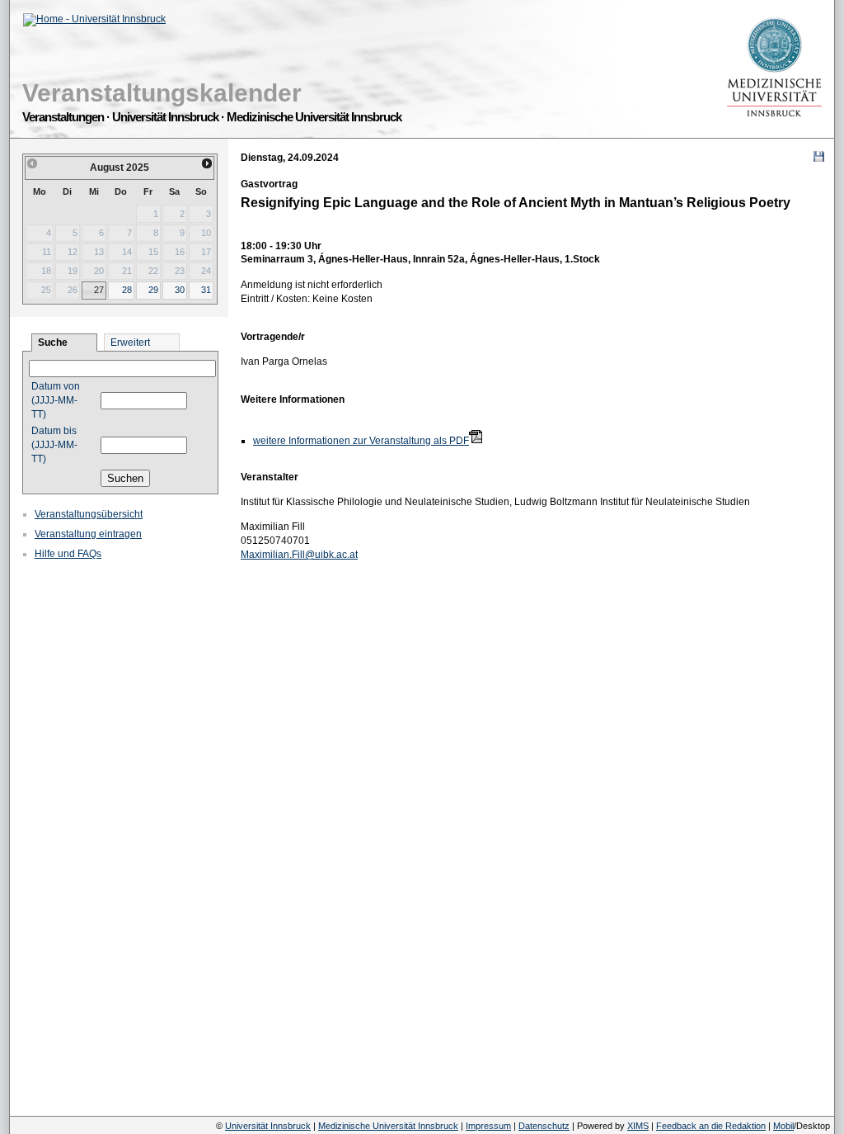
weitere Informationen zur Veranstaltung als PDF (361, 441)
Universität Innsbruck (268, 1126)
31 (206, 290)
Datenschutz (544, 1126)
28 (127, 290)
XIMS (638, 1126)
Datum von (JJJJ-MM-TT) (55, 400)
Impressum (488, 1126)
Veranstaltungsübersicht (89, 514)
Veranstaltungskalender (162, 92)
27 (99, 290)
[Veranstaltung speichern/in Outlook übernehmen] (819, 156)
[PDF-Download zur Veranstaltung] (475, 437)
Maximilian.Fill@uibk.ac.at (299, 554)
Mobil (783, 1126)
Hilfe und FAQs (68, 554)
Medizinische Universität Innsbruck (388, 1126)
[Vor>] (208, 163)
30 (180, 290)
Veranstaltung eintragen (88, 534)
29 (153, 290)
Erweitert (130, 342)
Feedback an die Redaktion (711, 1126)
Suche (53, 342)
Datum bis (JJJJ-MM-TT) (54, 445)
